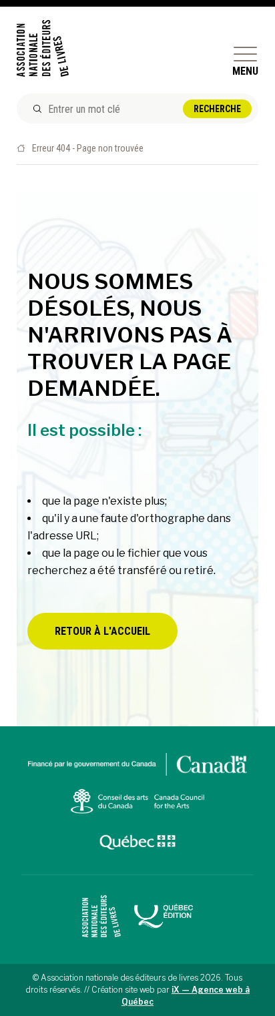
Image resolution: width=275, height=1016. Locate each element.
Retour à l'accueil (102, 631)
